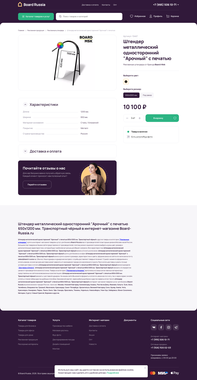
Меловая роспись (60, 330)
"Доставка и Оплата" (26, 268)
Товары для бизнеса (27, 326)
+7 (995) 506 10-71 (160, 339)
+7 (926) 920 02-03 (161, 347)
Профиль (157, 16)
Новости (93, 344)
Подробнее (113, 372)
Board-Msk (160, 64)
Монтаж (56, 348)
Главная (21, 30)
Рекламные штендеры (55, 30)
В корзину (158, 118)
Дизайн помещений (61, 344)
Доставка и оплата (90, 4)
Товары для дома (25, 335)
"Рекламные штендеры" (75, 270)
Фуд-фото (57, 335)
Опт (115, 4)
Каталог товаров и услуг (38, 16)
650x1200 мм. (131, 95)
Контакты (106, 4)
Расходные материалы (28, 344)
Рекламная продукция (35, 30)
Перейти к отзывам (37, 184)
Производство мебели (63, 326)
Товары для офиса (26, 330)
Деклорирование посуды (64, 339)
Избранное (140, 16)
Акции (91, 335)
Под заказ (147, 95)
